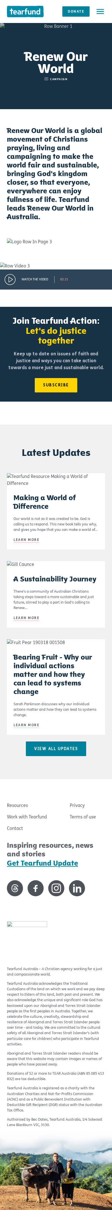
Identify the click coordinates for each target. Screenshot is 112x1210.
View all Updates (56, 748)
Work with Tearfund (27, 817)
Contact (15, 828)
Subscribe (56, 385)
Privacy (77, 805)
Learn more (26, 540)
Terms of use (83, 817)
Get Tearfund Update (42, 863)
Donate (76, 11)
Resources (17, 805)
